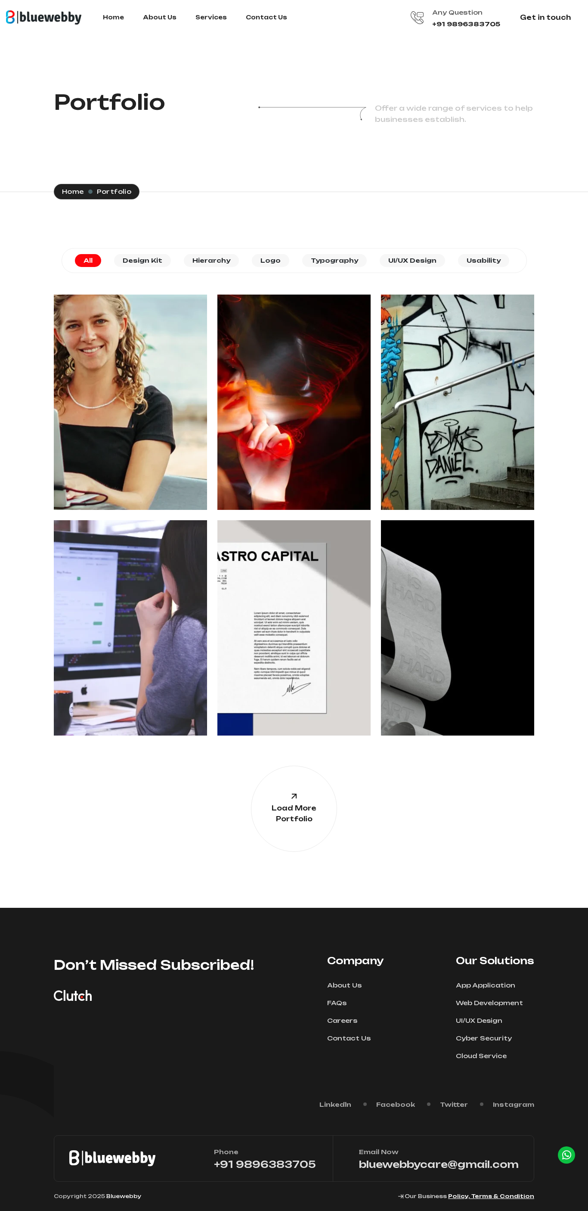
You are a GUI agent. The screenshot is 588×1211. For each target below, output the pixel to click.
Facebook (395, 1104)
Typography (458, 407)
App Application (485, 985)
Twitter (454, 1104)
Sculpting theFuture (457, 620)
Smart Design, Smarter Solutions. (294, 620)
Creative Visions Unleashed (294, 394)
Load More (294, 813)
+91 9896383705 (466, 24)
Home (113, 17)
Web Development (489, 1002)
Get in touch (545, 17)
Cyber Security (484, 1038)
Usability (136, 409)
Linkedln (335, 1104)
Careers (342, 1020)
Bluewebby (124, 1196)
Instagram (513, 1104)
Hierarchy (294, 407)
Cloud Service (481, 1055)
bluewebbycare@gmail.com (439, 1164)
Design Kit (294, 402)
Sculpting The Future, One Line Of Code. (457, 392)
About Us (159, 17)
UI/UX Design (457, 411)
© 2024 (142, 379)
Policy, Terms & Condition (491, 1196)
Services (211, 17)
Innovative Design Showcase (130, 399)
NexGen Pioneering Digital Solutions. (130, 618)
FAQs (337, 1002)
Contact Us (266, 17)
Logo (123, 409)
